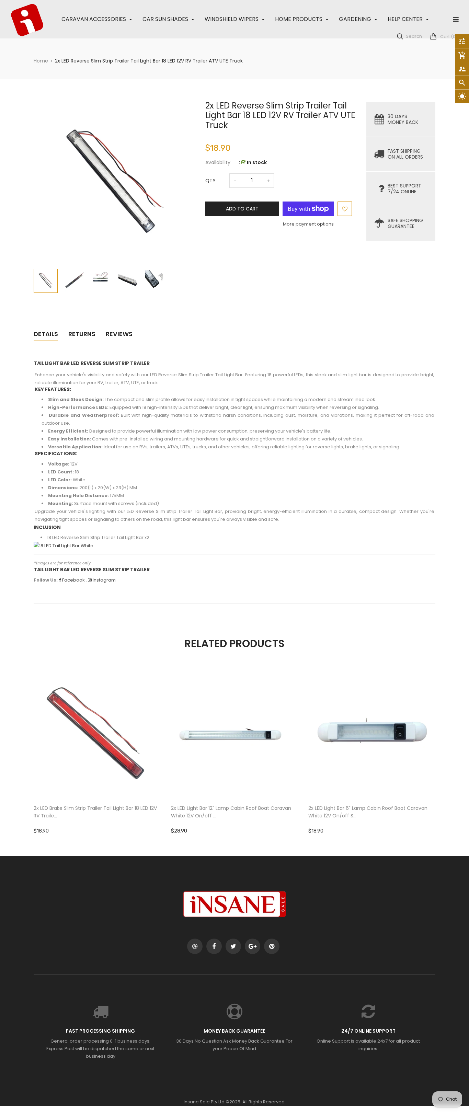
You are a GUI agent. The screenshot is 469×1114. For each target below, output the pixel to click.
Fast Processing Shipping (100, 1030)
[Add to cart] (97, 756)
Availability (217, 162)
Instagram (104, 580)
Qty (210, 180)
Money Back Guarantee (234, 1030)
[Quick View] (117, 756)
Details (46, 334)
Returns (81, 334)
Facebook (73, 580)
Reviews (119, 334)
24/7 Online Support (368, 1030)
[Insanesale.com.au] (234, 904)
